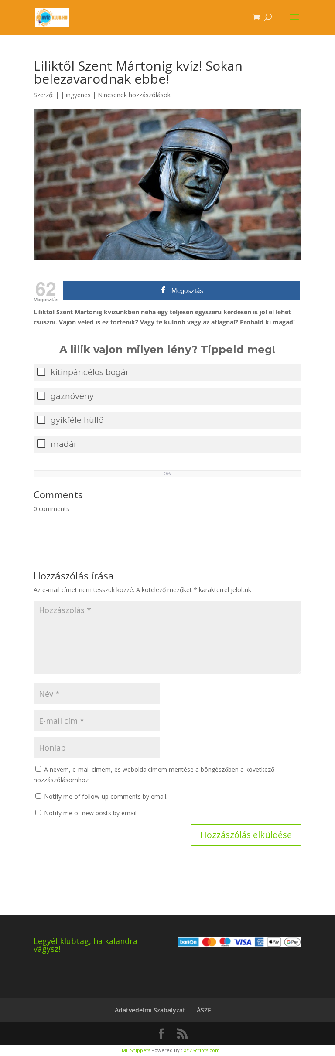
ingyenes (78, 95)
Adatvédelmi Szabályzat (150, 1010)
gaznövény (72, 396)
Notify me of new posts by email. (91, 813)
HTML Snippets (132, 1050)
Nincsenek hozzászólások (134, 95)
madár (64, 444)
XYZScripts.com (202, 1050)
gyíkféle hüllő (77, 420)
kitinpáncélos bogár (90, 372)
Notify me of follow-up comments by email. (106, 796)
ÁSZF (204, 1010)
